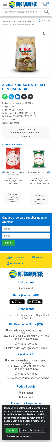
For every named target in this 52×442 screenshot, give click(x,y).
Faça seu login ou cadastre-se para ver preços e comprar (26, 132)
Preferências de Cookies (19, 436)
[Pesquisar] (46, 12)
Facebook (27, 397)
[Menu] (4, 4)
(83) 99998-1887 (27, 373)
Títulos (39, 257)
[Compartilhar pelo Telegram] (11, 96)
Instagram (28, 392)
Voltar (45, 20)
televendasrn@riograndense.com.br (27, 348)
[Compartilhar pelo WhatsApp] (5, 96)
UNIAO (12, 119)
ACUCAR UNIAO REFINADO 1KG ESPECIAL (13, 173)
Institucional (26, 288)
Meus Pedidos (17, 257)
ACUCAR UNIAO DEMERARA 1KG (39, 173)
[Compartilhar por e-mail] (24, 96)
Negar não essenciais (33, 430)
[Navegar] (3, 172)
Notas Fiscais (16, 263)
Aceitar (12, 430)
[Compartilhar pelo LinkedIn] (17, 96)
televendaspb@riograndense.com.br (28, 378)
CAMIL (16, 123)
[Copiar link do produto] (30, 96)
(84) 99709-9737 (27, 343)
